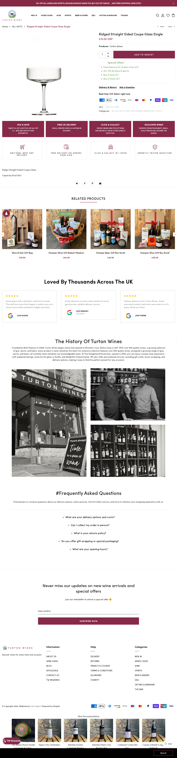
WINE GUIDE (52, 661)
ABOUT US (51, 656)
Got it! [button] (163, 753)
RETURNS (95, 661)
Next (170, 26)
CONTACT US (52, 675)
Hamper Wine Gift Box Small (154, 253)
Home (5, 26)
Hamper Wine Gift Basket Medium (66, 253)
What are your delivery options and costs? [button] (90, 517)
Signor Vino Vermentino (49, 745)
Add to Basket (144, 54)
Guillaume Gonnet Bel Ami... (127, 746)
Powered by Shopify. (50, 706)
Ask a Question (127, 87)
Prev (162, 26)
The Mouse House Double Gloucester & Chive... (23, 746)
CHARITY (95, 679)
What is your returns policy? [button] (90, 533)
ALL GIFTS (17, 26)
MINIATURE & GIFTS (153, 110)
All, (113, 110)
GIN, (128, 110)
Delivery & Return (108, 87)
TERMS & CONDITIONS (101, 670)
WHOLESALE (52, 670)
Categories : (104, 110)
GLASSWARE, (137, 110)
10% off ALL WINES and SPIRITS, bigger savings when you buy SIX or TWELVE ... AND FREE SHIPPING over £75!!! (88, 3)
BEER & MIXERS (81, 15)
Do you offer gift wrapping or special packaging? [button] (90, 541)
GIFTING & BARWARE (108, 15)
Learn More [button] (89, 753)
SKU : (101, 107)
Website (23, 706)
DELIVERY (95, 656)
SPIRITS (68, 15)
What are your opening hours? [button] (90, 549)
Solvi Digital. (35, 706)
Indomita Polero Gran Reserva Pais (101, 746)
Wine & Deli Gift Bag (22, 253)
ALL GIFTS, (120, 110)
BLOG (49, 665)
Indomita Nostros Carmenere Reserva (75, 746)
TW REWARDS (53, 679)
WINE (58, 15)
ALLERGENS (96, 675)
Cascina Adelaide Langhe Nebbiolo (153, 746)
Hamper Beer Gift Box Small (110, 253)
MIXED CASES (47, 15)
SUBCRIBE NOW (88, 621)
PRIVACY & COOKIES (100, 665)
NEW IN (34, 15)
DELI (93, 15)
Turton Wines (116, 46)
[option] (44, 75)
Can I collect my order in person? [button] (90, 525)
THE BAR (124, 15)
